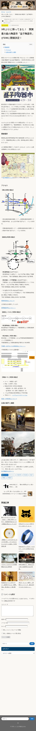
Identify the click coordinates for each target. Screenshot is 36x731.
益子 (32, 475)
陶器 (4, 477)
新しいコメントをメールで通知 (12, 630)
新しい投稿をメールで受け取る (12, 633)
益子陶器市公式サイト (7, 471)
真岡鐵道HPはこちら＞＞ (8, 308)
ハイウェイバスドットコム (19, 395)
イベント (13, 475)
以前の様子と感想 (11, 52)
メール (4, 623)
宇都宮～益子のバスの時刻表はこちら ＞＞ (13, 346)
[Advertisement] (13, 686)
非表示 (30, 44)
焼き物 (25, 475)
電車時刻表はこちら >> (7, 300)
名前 (3, 619)
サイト (3, 626)
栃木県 (19, 475)
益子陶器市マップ (8, 177)
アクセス (8, 50)
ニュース (8, 11)
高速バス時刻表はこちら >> (9, 398)
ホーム (3, 11)
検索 (32, 643)
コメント (4, 604)
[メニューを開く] (4, 3)
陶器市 (10, 477)
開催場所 (6, 47)
